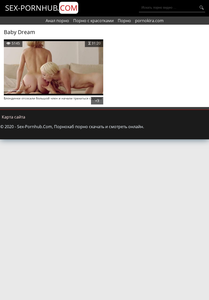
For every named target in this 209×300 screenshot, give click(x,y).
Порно (124, 20)
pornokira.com (149, 20)
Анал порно (57, 20)
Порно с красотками (93, 20)
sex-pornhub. (41, 8)
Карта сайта (13, 117)
